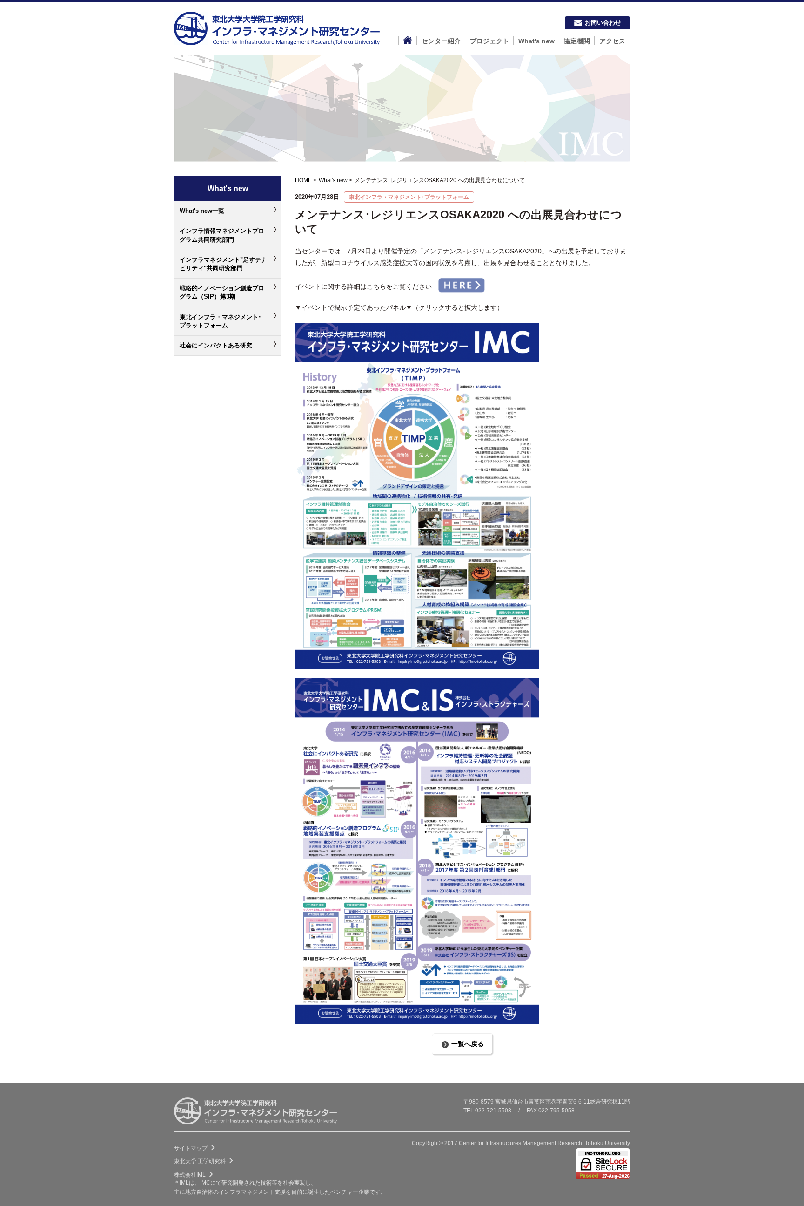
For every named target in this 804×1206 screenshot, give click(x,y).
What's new (333, 180)
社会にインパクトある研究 (216, 345)
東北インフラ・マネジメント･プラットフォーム (220, 321)
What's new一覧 (202, 210)
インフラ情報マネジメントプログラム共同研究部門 (222, 235)
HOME (303, 180)
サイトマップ (196, 1148)
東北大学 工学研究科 (205, 1161)
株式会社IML (195, 1175)
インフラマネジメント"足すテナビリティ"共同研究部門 (223, 264)
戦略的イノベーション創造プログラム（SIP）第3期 (222, 292)
